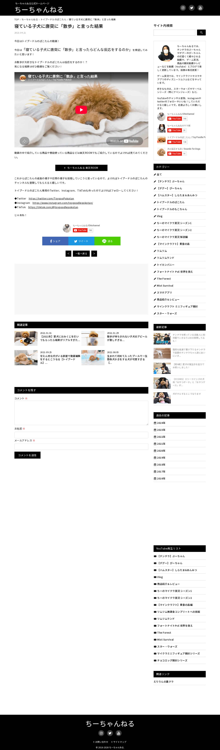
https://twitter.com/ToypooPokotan (51, 198)
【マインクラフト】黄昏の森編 (175, 604)
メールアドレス (24, 440)
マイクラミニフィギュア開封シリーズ (178, 653)
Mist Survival (165, 285)
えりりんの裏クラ (164, 681)
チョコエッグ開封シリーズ (172, 660)
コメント (21, 398)
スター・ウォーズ (167, 313)
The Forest (164, 278)
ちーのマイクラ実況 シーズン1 (174, 223)
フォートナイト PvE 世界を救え (175, 271)
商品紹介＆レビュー (168, 299)
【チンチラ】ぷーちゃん (171, 181)
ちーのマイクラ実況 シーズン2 (174, 230)
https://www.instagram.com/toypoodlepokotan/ (63, 203)
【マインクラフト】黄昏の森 (173, 244)
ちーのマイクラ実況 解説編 (172, 237)
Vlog (159, 216)
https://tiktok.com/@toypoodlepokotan (53, 207)
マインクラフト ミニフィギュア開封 (177, 306)
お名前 (19, 428)
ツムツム (162, 250)
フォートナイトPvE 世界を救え (175, 625)
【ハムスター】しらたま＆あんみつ (177, 195)
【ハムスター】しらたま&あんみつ (177, 570)
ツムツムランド (165, 257)
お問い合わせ (101, 741)
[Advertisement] (50, 289)
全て (159, 174)
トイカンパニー (166, 264)
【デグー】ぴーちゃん (169, 188)
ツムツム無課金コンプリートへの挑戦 (178, 611)
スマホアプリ (164, 292)
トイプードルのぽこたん (171, 202)
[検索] (201, 32)
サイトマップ (119, 741)
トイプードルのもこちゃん (172, 209)
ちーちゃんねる (39, 9)
